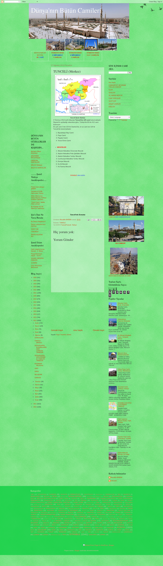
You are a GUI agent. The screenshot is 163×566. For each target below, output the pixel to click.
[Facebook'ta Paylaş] (98, 220)
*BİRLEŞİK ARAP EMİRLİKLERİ (46, 498)
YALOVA (96, 532)
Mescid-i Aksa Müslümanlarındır (123, 354)
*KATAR (107, 504)
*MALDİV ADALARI (74, 508)
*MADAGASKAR (38, 508)
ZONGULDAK (39, 338)
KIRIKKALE (87, 527)
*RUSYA (70, 512)
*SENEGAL (80, 512)
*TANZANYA (101, 514)
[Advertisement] (77, 310)
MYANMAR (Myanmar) (39, 364)
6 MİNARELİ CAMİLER (80, 521)
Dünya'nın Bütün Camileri (66, 10)
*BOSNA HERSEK (75, 496)
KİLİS (32, 530)
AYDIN (99, 523)
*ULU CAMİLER (80, 517)
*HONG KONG (38, 504)
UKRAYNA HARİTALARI (35, 161)
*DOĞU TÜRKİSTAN (124, 498)
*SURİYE (33, 514)
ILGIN (131, 525)
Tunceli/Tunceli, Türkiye (69, 225)
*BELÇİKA (46, 496)
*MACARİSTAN (128, 506)
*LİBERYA (110, 506)
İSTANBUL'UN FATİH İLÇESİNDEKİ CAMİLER (124, 404)
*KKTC (44, 506)
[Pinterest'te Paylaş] (100, 220)
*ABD (32, 494)
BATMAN (36, 525)
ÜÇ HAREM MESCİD (115, 95)
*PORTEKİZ (53, 512)
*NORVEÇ (84, 510)
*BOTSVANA (90, 496)
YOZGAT (106, 532)
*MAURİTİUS (113, 508)
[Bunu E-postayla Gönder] (92, 220)
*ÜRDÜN (78, 518)
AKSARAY (34, 523)
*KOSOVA (67, 506)
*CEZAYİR (74, 498)
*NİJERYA (100, 510)
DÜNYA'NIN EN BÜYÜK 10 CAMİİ (120, 276)
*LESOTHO (91, 506)
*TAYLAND (112, 514)
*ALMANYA (52, 494)
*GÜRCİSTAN (90, 502)
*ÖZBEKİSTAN (68, 518)
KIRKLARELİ (99, 527)
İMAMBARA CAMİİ (56, 534)
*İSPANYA (122, 518)
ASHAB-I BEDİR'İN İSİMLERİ (37, 259)
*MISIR (130, 508)
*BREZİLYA (98, 496)
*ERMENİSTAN (48, 500)
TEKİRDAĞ (41, 532)
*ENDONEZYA (35, 500)
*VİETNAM (111, 516)
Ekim (37, 329)
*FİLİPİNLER (94, 500)
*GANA (122, 500)
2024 (35, 284)
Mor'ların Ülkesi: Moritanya (36, 152)
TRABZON (62, 532)
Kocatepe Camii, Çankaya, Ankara (123, 387)
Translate (124, 120)
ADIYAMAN (105, 521)
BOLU (54, 525)
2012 (35, 320)
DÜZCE (112, 525)
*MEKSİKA (122, 508)
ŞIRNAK (102, 534)
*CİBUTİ (81, 498)
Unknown (114, 481)
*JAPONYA (67, 504)
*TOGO (120, 514)
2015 (35, 311)
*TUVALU (49, 516)
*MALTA (94, 508)
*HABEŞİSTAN (106, 502)
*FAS (76, 500)
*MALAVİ (62, 508)
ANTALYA (68, 523)
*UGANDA (69, 516)
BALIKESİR (118, 523)
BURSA (76, 525)
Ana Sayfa (77, 330)
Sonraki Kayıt (57, 330)
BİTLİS (104, 525)
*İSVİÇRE (36, 521)
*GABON (114, 500)
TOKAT (51, 532)
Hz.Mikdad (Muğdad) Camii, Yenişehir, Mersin (124, 337)
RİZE (80, 530)
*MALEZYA (85, 508)
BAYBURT (46, 525)
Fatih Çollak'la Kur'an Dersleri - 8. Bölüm (37, 250)
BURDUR (64, 525)
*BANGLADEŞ (35, 496)
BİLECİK (86, 525)
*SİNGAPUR (91, 514)
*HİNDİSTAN (48, 504)
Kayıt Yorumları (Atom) (63, 334)
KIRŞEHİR (110, 527)
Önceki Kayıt (98, 330)
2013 (35, 317)
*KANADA (88, 504)
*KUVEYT (76, 506)
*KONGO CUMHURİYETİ (55, 506)
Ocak (37, 400)
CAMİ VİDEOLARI (115, 98)
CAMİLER (57, 57)
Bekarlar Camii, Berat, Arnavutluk (123, 304)
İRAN (64, 534)
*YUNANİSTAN (35, 519)
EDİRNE (121, 525)
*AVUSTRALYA (88, 494)
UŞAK (83, 532)
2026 (35, 277)
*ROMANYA (61, 512)
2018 (35, 302)
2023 (35, 287)
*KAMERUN (78, 504)
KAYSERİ (75, 527)
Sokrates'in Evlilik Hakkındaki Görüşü (37, 192)
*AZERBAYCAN (110, 494)
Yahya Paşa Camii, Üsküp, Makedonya (124, 370)
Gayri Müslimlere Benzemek (36, 266)
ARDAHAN (79, 523)
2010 (35, 407)
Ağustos (38, 335)
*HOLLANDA (129, 502)
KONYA (121, 527)
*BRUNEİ (106, 496)
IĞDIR (43, 527)
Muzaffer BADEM (116, 477)
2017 (35, 305)
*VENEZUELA (102, 516)
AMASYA (46, 523)
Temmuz (38, 381)
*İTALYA (43, 521)
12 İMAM (34, 263)
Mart (36, 394)
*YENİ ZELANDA (126, 516)
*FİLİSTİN (105, 500)
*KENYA (127, 504)
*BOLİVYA (63, 496)
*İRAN (97, 519)
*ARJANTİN (63, 494)
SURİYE (110, 530)
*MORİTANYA (38, 510)
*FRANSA (83, 500)
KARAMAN (63, 527)
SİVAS (127, 530)
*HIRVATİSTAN (117, 502)
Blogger (77, 550)
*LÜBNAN (100, 506)
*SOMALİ (99, 512)
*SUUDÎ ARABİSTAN (47, 514)
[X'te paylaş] (96, 220)
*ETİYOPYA (68, 500)
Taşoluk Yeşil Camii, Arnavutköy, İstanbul (124, 437)
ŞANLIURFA (93, 534)
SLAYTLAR (112, 101)
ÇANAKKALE (128, 532)
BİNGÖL (96, 525)
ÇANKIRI (36, 534)
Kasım (37, 326)
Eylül (37, 332)
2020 (35, 296)
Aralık (37, 323)
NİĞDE (53, 530)
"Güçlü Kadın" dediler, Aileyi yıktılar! (38, 203)
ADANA (93, 521)
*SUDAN (117, 512)
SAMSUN (38, 378)
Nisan (37, 391)
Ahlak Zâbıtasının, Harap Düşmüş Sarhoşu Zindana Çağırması (38, 197)
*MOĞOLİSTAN (62, 510)
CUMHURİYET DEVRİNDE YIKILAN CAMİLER (117, 86)
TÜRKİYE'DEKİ (57, 53)
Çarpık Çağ (34, 229)
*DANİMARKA (91, 498)
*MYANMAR (74, 510)
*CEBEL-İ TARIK (63, 498)
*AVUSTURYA (99, 494)
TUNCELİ (63, 223)
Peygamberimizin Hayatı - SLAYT (36, 254)
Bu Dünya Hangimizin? (38, 221)
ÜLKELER (112, 93)
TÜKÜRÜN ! (35, 232)
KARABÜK (51, 527)
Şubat (37, 397)
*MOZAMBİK (50, 510)
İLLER (111, 90)
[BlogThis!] (94, 220)
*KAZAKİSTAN (117, 504)
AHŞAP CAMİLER (115, 104)
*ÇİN (58, 519)
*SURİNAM (127, 512)
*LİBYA (117, 506)
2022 (35, 290)
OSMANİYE (71, 530)
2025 (35, 280)
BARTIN (130, 523)
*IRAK (58, 504)
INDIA (35, 527)
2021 (35, 293)
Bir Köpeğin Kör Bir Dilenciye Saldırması (37, 207)
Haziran (37, 384)
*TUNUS (41, 516)
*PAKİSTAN (110, 510)
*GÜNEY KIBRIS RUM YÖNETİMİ (58, 502)
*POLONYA (44, 512)
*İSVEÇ (130, 518)
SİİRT (36, 368)
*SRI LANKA (108, 512)
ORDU (37, 371)
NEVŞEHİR (38, 374)
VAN (89, 532)
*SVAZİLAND (81, 514)
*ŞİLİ (50, 521)
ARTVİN (89, 523)
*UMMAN (93, 516)
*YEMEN (118, 516)
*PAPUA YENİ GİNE (124, 510)
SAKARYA (88, 530)
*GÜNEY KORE (78, 502)
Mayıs (37, 387)
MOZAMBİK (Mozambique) (35, 156)
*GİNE (97, 502)
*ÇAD (53, 518)
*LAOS (83, 506)
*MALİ (102, 508)
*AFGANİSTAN (41, 494)
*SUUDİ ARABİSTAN (67, 514)
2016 (35, 308)
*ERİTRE (58, 500)
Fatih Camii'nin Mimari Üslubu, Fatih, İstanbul (125, 420)
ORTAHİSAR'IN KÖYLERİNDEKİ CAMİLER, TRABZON (40, 358)
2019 (35, 299)
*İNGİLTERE (87, 519)
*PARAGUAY (34, 512)
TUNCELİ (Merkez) (38, 341)
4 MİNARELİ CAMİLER (61, 521)
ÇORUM (45, 534)
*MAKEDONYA (50, 508)
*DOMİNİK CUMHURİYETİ (108, 498)
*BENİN (54, 496)
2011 (35, 404)
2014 (35, 314)
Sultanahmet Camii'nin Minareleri (124, 320)
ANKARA (56, 523)
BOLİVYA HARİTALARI (38, 168)
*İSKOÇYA (113, 518)
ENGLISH (112, 107)
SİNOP (119, 530)
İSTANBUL (75, 534)
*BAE (119, 494)
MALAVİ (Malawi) (36, 165)
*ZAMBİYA (46, 518)
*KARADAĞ (98, 504)
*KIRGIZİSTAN (34, 506)
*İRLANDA (105, 518)
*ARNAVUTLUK (75, 494)
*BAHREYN (126, 494)
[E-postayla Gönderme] (88, 219)
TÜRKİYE (119, 217)
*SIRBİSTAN (90, 512)
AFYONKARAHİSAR (120, 521)
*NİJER (91, 510)
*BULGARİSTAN (117, 496)
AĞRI (108, 523)
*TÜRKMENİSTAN (59, 516)
